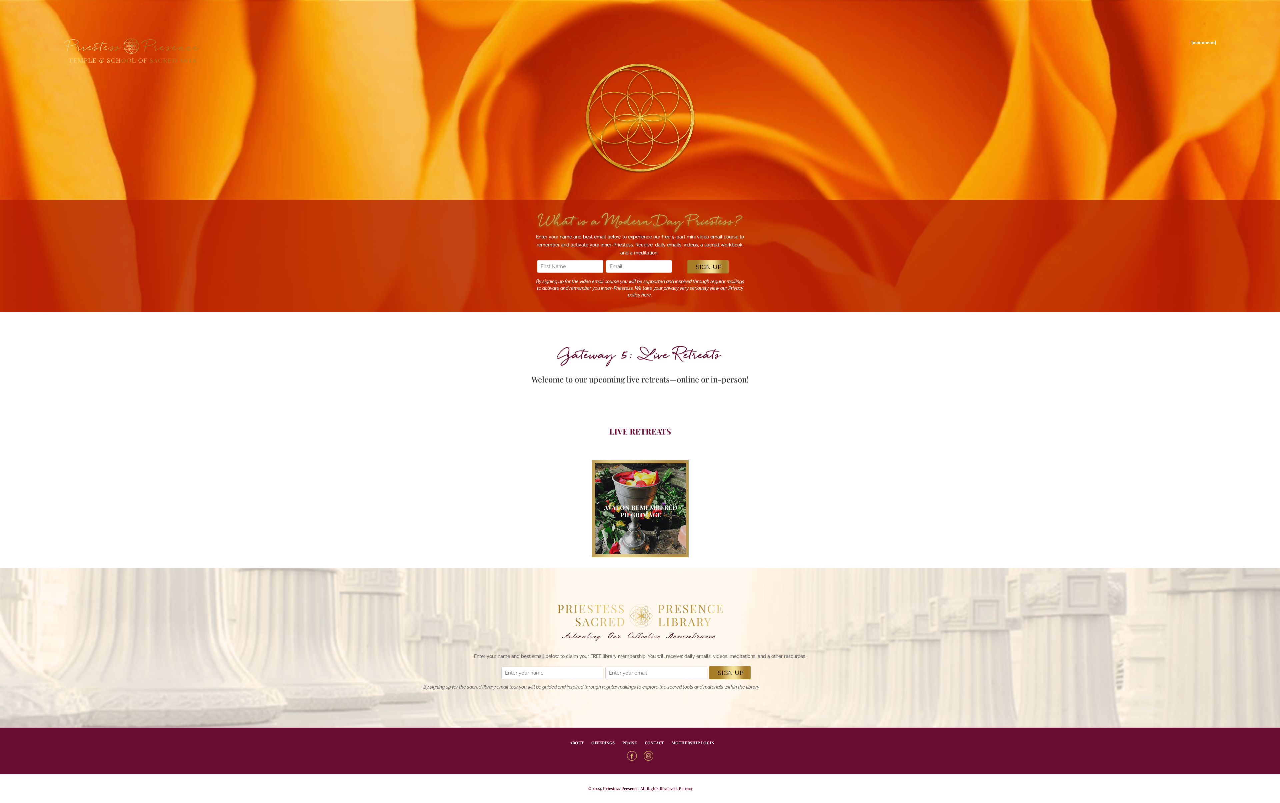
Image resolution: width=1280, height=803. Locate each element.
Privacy (686, 788)
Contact (654, 742)
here (646, 294)
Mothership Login (693, 742)
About (577, 742)
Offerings (603, 742)
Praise (629, 742)
